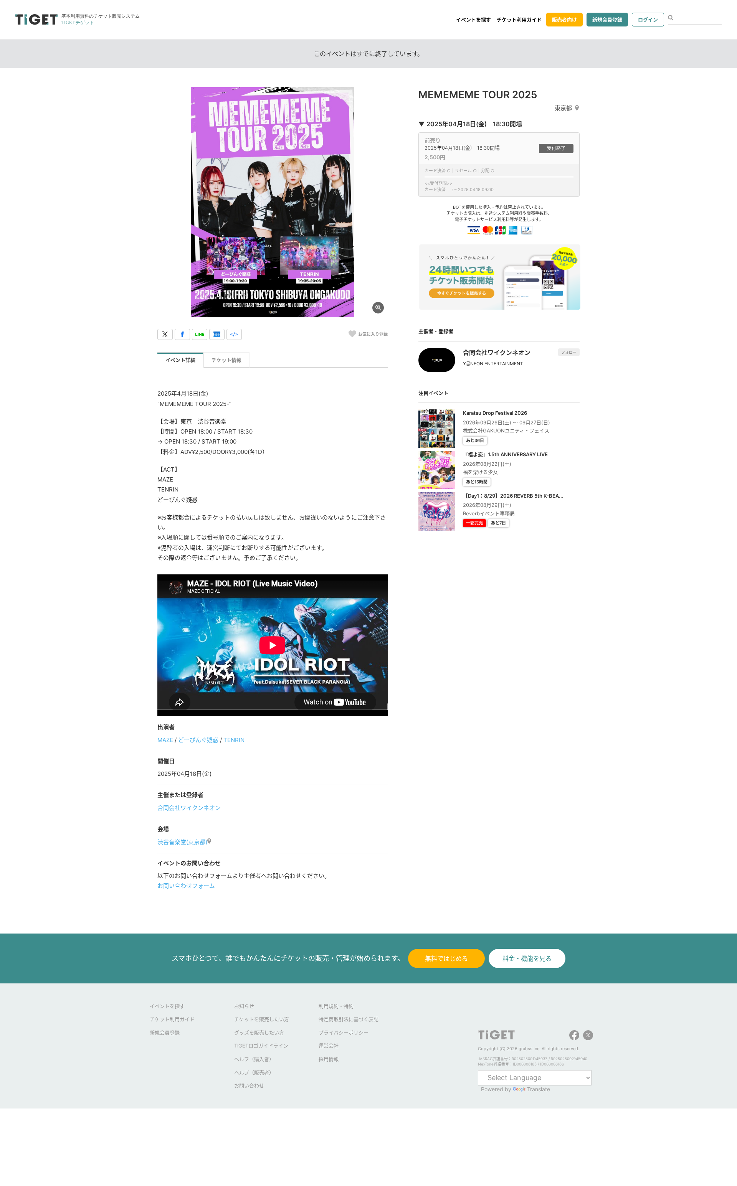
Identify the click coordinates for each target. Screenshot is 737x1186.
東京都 (563, 108)
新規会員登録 (607, 19)
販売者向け (564, 19)
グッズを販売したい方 (259, 1032)
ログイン (648, 19)
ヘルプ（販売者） (254, 1072)
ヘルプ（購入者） (254, 1059)
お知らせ (244, 1006)
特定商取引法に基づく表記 (348, 1019)
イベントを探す (473, 19)
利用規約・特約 (336, 1006)
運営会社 (329, 1045)
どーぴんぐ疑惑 (198, 740)
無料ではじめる (446, 958)
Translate (538, 1089)
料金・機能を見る (527, 958)
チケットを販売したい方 (261, 1019)
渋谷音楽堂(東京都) (182, 842)
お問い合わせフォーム (186, 885)
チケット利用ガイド (519, 19)
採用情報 (329, 1059)
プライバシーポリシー (343, 1032)
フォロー (569, 352)
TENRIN (234, 740)
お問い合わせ (249, 1085)
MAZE (165, 740)
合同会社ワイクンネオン (189, 808)
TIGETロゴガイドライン (261, 1045)
